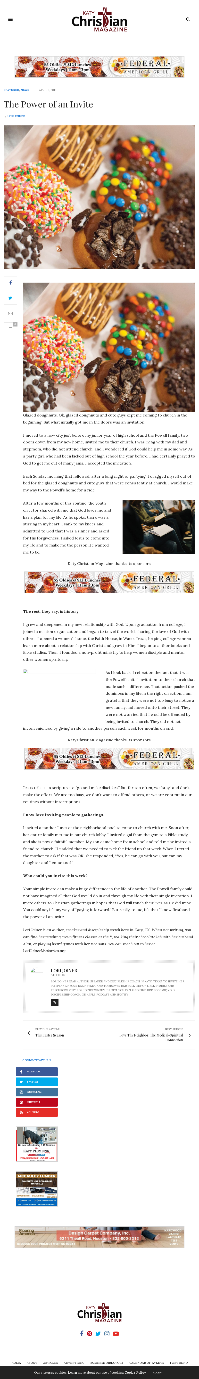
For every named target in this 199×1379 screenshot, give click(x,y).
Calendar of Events (146, 1362)
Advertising (74, 1362)
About (32, 1362)
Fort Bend (179, 1362)
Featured (11, 90)
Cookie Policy (135, 1373)
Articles (50, 1362)
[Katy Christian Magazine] (99, 19)
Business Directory (107, 1362)
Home (16, 1362)
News (25, 90)
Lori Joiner (16, 116)
